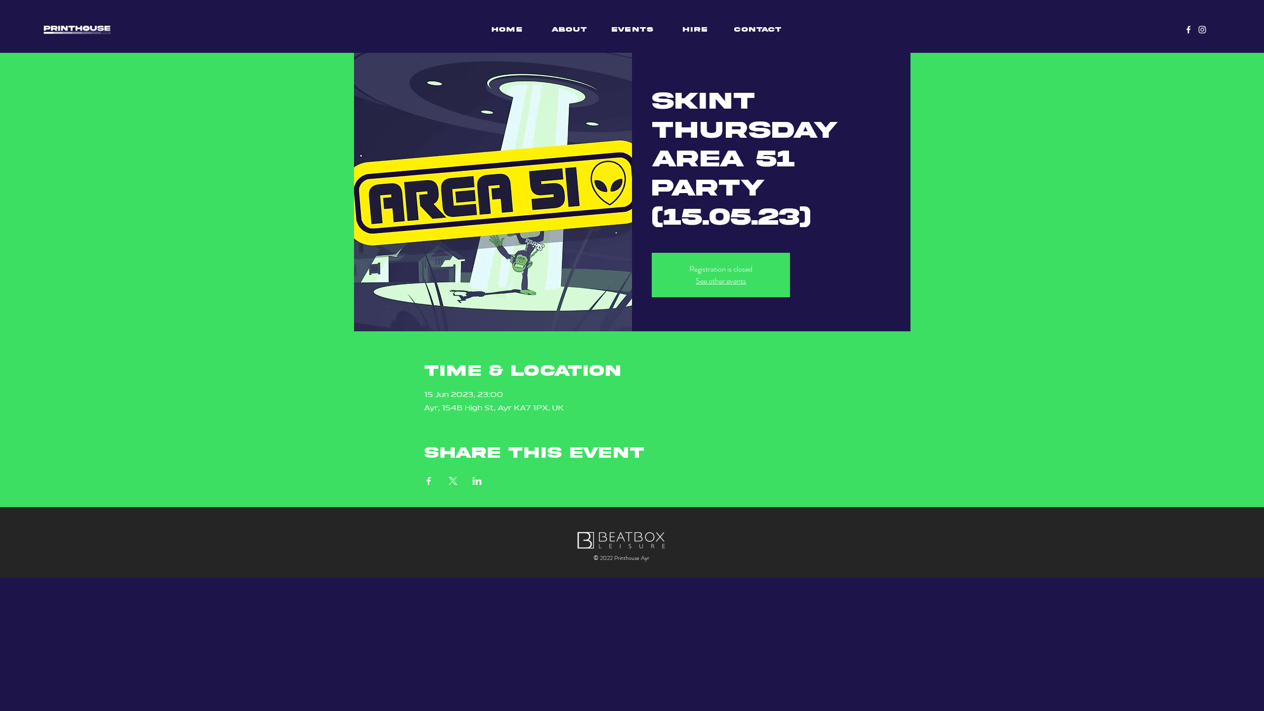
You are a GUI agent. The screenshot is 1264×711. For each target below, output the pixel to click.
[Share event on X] (453, 481)
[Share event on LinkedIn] (477, 481)
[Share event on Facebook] (429, 481)
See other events (721, 280)
